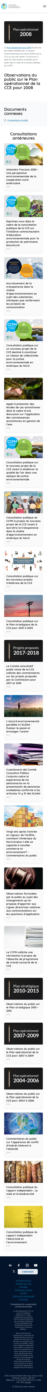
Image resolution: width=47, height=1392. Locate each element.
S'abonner (28, 1271)
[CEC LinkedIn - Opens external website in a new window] (10, 1266)
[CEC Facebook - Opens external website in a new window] (18, 1266)
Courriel (28, 1382)
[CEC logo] (11, 7)
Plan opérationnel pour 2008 (19, 47)
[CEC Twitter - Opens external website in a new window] (14, 1272)
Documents (23, 1299)
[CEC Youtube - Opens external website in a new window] (35, 1266)
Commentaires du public (17, 120)
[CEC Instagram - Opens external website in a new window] (27, 1266)
